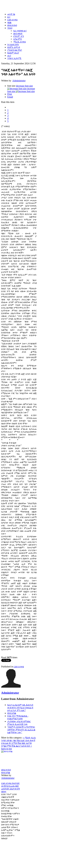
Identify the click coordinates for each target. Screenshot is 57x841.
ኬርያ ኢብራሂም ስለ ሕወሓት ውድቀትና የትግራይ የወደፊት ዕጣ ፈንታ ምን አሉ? (20, 708)
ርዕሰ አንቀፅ (19, 666)
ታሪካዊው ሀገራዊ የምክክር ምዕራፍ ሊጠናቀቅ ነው (19, 722)
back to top (6, 748)
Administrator (19, 80)
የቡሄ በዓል (11, 713)
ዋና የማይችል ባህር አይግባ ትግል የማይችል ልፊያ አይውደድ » (16, 744)
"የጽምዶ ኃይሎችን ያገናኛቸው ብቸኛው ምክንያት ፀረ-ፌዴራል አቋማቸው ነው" (21, 730)
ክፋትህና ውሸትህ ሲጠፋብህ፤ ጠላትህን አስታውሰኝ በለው (10, 787)
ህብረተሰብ (6, 769)
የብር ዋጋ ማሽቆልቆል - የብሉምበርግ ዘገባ (17, 717)
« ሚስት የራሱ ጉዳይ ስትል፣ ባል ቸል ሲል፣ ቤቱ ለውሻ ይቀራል (18, 740)
